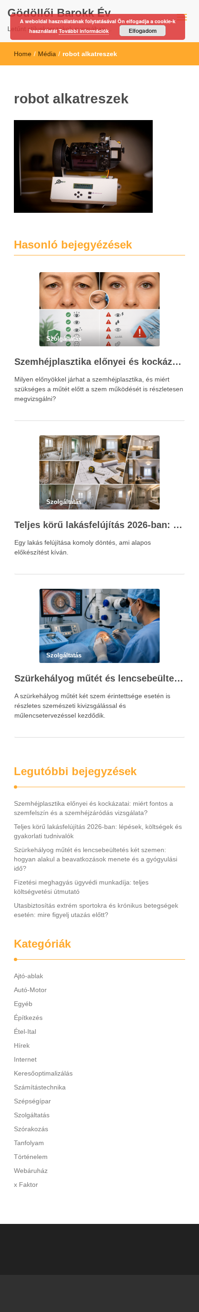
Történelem (31, 1156)
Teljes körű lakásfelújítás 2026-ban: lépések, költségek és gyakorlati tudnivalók (99, 525)
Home (22, 53)
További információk (84, 30)
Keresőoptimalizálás (43, 1073)
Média (47, 53)
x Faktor (26, 1184)
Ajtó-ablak (28, 976)
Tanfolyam (29, 1142)
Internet (25, 1059)
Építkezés (28, 1017)
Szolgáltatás (32, 1115)
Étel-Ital (25, 1031)
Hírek (22, 1045)
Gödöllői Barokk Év (59, 12)
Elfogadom (143, 30)
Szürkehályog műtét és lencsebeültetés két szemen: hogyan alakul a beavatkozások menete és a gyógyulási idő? (99, 678)
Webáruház (31, 1170)
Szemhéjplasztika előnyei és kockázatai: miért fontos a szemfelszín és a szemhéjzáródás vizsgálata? (99, 362)
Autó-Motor (30, 990)
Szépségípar (32, 1101)
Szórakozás (31, 1129)
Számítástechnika (40, 1087)
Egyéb (23, 1003)
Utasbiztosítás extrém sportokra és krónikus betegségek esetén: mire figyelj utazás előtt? (96, 910)
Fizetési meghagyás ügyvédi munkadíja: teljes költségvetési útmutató (81, 887)
